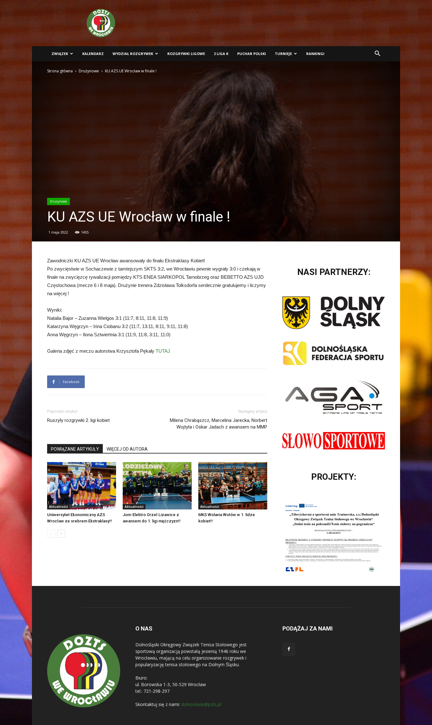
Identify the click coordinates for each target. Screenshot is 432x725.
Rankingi (315, 53)
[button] (377, 54)
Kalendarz (93, 53)
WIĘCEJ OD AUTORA (127, 449)
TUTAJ (163, 351)
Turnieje (283, 53)
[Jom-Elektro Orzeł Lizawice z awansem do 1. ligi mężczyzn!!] (157, 485)
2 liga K (221, 53)
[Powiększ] (376, 509)
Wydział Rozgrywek (133, 53)
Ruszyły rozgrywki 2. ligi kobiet (78, 420)
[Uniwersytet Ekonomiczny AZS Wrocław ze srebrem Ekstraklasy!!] (81, 485)
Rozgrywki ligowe (186, 53)
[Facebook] (288, 649)
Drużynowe (89, 71)
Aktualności (58, 506)
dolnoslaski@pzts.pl (201, 704)
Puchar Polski (251, 53)
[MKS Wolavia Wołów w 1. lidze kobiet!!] (232, 485)
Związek (60, 53)
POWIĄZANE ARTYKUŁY (75, 449)
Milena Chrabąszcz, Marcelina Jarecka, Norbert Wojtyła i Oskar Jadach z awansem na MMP (218, 423)
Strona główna (60, 71)
